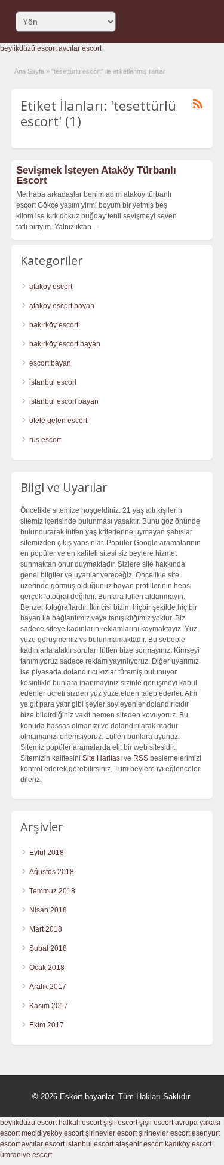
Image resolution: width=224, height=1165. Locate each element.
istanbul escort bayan (64, 401)
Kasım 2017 (48, 1006)
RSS (140, 758)
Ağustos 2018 (51, 872)
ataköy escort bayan (61, 306)
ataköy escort (50, 286)
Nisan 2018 (48, 910)
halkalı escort (80, 1122)
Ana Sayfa (29, 71)
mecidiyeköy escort (53, 1133)
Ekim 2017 (46, 1025)
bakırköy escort (53, 325)
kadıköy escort (188, 1144)
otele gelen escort (58, 420)
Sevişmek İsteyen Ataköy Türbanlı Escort (96, 175)
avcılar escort (80, 48)
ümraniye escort (26, 1155)
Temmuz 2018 (52, 891)
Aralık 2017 (47, 987)
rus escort (45, 440)
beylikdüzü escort (28, 48)
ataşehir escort (139, 1144)
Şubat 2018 (48, 948)
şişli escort (120, 1122)
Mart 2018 (45, 929)
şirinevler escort (111, 1133)
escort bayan (50, 363)
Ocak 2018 (47, 967)
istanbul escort (52, 382)
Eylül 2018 (46, 852)
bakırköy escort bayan (64, 344)
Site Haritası (102, 758)
